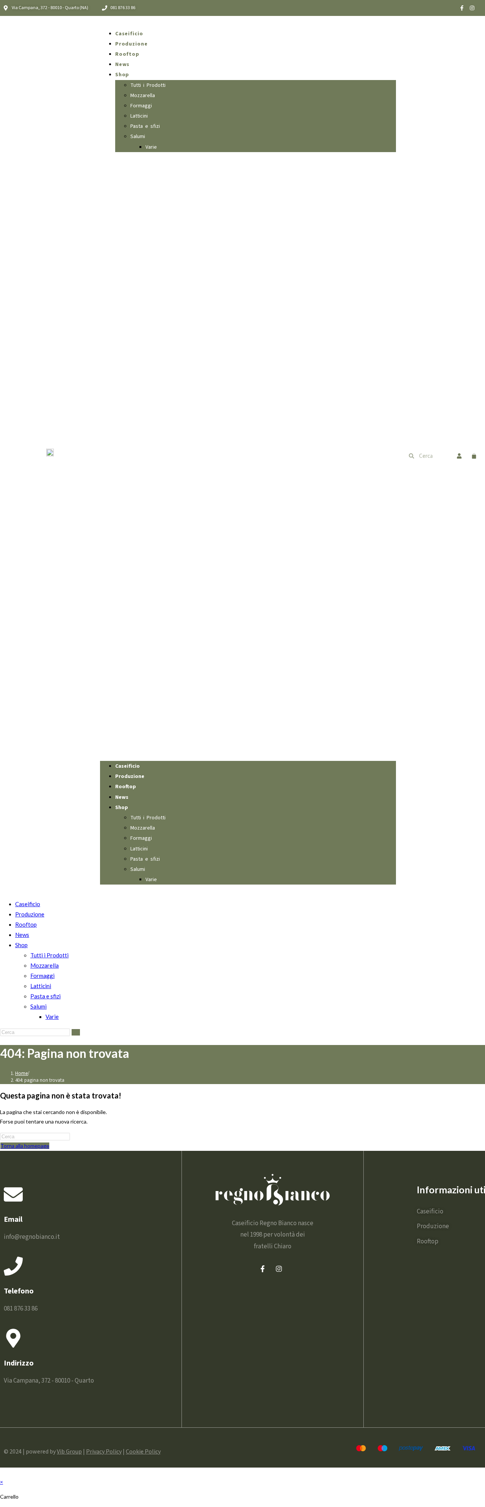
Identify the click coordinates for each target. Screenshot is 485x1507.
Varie (151, 147)
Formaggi (141, 106)
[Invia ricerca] (75, 1032)
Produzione (131, 44)
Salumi (137, 136)
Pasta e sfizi (145, 126)
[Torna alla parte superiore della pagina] (2, 1472)
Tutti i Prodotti (148, 85)
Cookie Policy (143, 1451)
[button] (248, 456)
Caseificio (129, 34)
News (122, 64)
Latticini (139, 116)
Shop (122, 75)
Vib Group (69, 1451)
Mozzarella (142, 95)
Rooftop (127, 54)
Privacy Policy (104, 1451)
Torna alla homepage (24, 1145)
